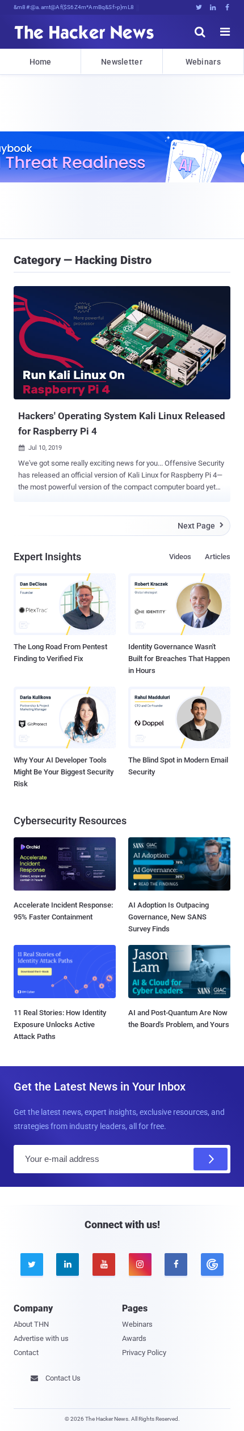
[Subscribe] (210, 1159)
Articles (217, 556)
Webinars (203, 61)
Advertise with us (41, 1338)
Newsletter (121, 61)
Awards (134, 1338)
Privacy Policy (144, 1352)
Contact (26, 1352)
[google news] (212, 1264)
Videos (180, 556)
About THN (31, 1324)
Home (41, 61)
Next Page (201, 525)
